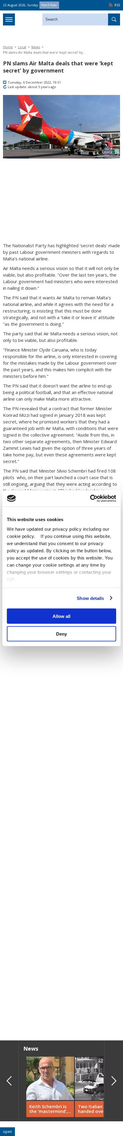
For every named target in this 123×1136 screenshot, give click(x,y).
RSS (117, 5)
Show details (90, 598)
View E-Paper (49, 5)
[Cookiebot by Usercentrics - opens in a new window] (90, 498)
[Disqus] (61, 950)
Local (22, 47)
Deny (61, 633)
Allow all (61, 616)
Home (8, 47)
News (35, 47)
